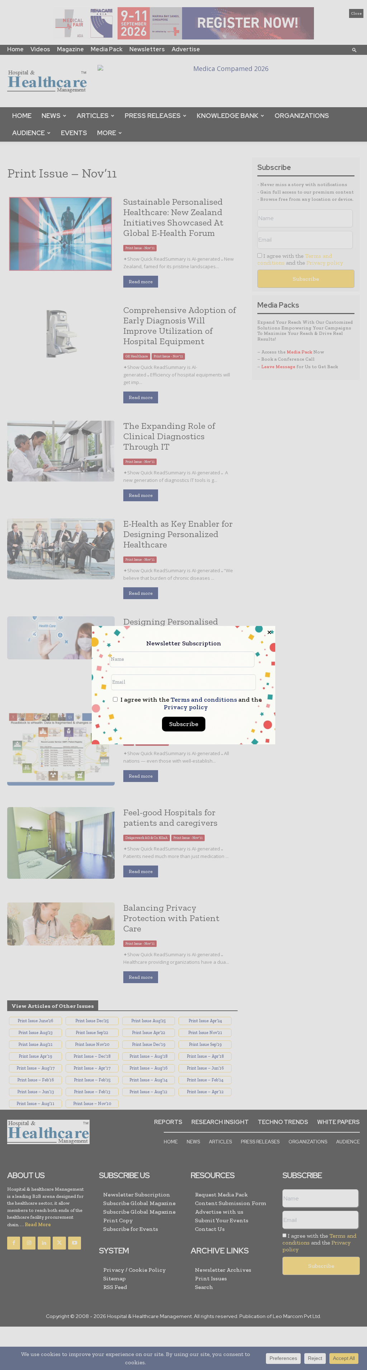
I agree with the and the (190, 703)
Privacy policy (186, 707)
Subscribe (183, 724)
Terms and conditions (204, 699)
